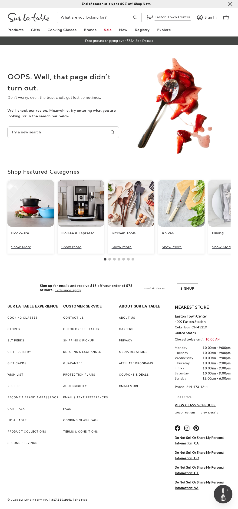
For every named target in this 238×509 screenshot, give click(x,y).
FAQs (67, 408)
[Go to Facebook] (177, 428)
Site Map (81, 499)
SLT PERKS (15, 340)
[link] (226, 17)
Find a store (183, 397)
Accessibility (75, 386)
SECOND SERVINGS (22, 443)
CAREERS (126, 329)
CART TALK (16, 408)
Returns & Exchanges (82, 352)
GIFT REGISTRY (19, 352)
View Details (209, 412)
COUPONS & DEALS (134, 374)
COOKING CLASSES (22, 317)
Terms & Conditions (80, 431)
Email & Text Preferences (85, 397)
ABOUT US (127, 317)
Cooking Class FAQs (81, 420)
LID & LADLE (17, 420)
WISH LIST (15, 374)
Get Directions (185, 412)
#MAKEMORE (129, 386)
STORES (13, 329)
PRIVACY (125, 340)
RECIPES (14, 386)
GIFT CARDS (16, 363)
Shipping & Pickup (78, 340)
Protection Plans (79, 374)
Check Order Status (81, 329)
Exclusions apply (68, 290)
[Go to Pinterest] (196, 428)
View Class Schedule (195, 405)
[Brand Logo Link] (28, 17)
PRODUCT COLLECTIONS (26, 431)
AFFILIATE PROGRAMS (136, 363)
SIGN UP (187, 288)
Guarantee (72, 363)
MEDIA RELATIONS (133, 352)
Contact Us (73, 317)
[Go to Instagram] (187, 428)
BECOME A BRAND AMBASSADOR (33, 397)
